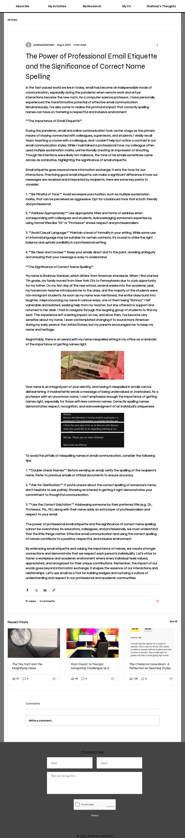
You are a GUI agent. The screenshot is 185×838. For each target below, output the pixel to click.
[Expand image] (92, 417)
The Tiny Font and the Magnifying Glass (27, 666)
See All (173, 621)
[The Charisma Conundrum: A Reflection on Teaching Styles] (151, 643)
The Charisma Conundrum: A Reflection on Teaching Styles (150, 666)
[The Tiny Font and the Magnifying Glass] (34, 643)
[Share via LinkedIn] (45, 590)
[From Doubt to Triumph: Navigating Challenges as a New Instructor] (92, 643)
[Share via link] (54, 590)
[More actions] (157, 45)
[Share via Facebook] (27, 590)
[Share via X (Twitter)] (36, 590)
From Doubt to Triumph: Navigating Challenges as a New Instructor (90, 666)
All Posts (12, 20)
